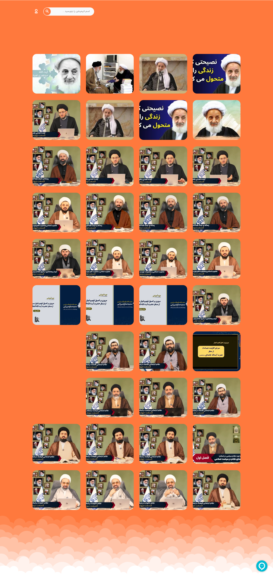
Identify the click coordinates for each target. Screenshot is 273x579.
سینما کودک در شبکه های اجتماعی (136, 576)
